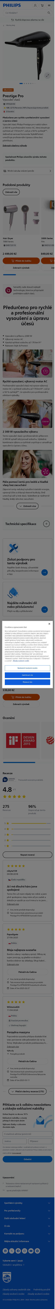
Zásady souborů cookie (29, 660)
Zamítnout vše (26, 675)
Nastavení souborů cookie (26, 668)
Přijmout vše (26, 682)
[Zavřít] (48, 624)
